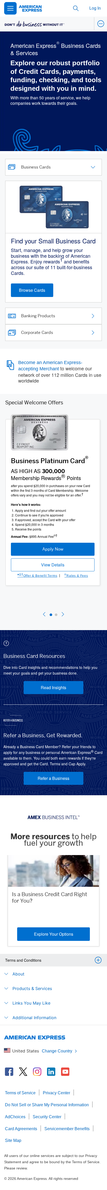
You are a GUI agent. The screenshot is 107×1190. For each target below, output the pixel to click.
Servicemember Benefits (67, 1129)
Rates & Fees (76, 576)
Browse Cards (32, 290)
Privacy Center (56, 1093)
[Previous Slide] (44, 615)
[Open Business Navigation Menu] (100, 23)
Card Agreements (21, 1129)
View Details (52, 565)
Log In (95, 8)
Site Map (13, 1140)
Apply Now (52, 549)
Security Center (47, 1117)
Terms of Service (20, 1093)
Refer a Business (53, 778)
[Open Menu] (10, 8)
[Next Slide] (63, 615)
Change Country (57, 1051)
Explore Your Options (53, 934)
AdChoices (15, 1117)
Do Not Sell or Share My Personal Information (47, 1105)
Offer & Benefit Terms (37, 576)
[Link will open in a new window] (9, 1071)
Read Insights (53, 687)
